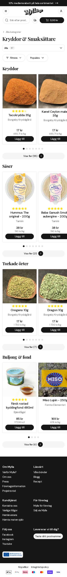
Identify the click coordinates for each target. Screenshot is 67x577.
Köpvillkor (23, 567)
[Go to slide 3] (30, 149)
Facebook (7, 534)
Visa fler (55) (30, 156)
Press (5, 481)
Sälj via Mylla (40, 510)
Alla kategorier (13, 31)
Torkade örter (15, 263)
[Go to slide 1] (24, 149)
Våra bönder (40, 472)
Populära (35, 57)
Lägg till (19, 139)
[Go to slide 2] (27, 149)
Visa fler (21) (30, 253)
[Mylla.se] (33, 11)
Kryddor (10, 68)
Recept (38, 481)
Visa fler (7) (30, 347)
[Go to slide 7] (42, 149)
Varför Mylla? (9, 472)
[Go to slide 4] (33, 149)
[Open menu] (6, 11)
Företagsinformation (13, 486)
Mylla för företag (43, 505)
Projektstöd (9, 491)
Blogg (37, 477)
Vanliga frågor (10, 510)
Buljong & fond (16, 357)
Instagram (8, 539)
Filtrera (14, 57)
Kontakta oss (9, 505)
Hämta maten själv (13, 519)
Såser (7, 166)
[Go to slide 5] (36, 149)
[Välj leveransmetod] (35, 20)
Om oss (6, 477)
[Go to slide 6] (39, 149)
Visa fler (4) (30, 444)
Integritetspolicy (40, 567)
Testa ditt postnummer (48, 536)
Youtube (7, 544)
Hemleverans (9, 515)
